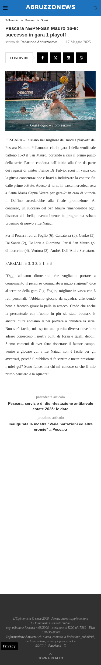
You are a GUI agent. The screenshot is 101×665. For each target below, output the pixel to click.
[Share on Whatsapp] (81, 57)
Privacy (9, 646)
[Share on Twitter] (55, 57)
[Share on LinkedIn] (68, 57)
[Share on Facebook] (42, 57)
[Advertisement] (50, 519)
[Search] (95, 8)
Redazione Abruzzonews (38, 42)
